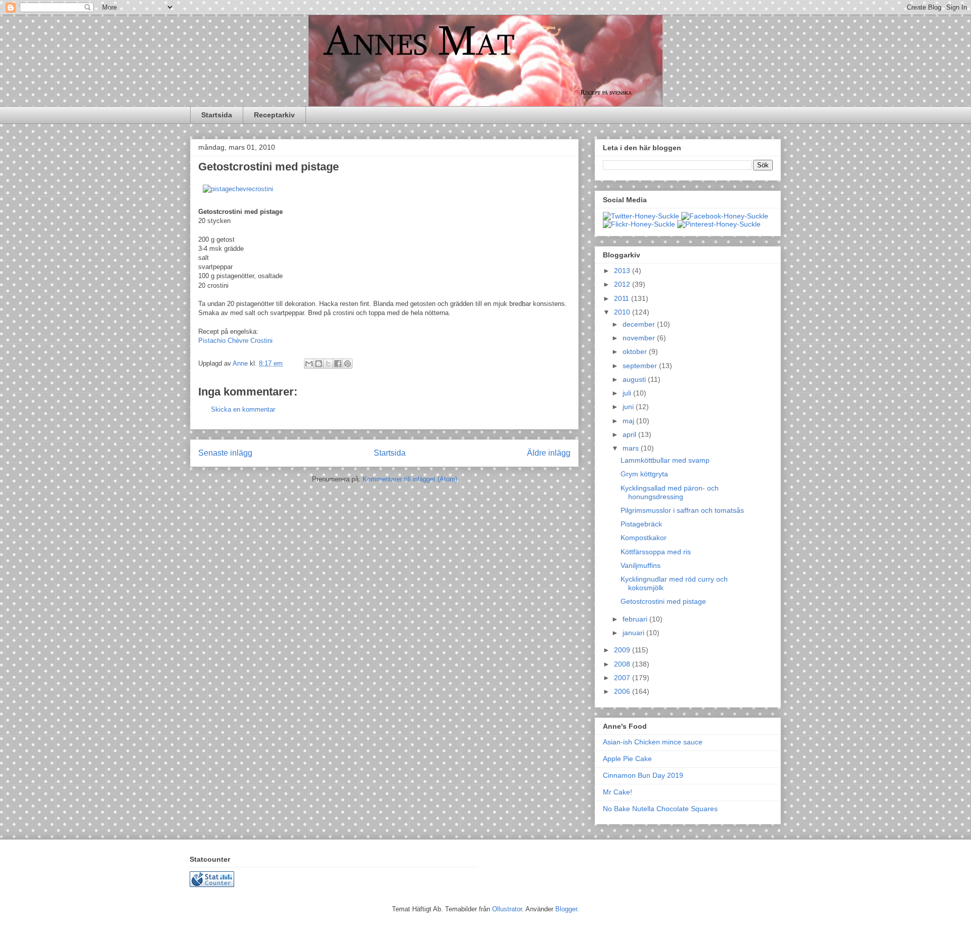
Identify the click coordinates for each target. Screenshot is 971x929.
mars (632, 448)
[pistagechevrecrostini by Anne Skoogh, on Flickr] (238, 189)
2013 (623, 271)
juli (628, 393)
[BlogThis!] (319, 364)
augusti (635, 379)
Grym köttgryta (644, 474)
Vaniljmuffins (640, 565)
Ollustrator (507, 909)
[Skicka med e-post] (309, 364)
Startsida (216, 115)
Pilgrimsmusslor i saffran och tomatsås (682, 510)
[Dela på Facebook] (338, 364)
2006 (623, 691)
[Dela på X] (328, 364)
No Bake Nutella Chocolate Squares (660, 809)
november (640, 338)
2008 (623, 664)
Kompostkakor (644, 538)
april (630, 434)
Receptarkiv (274, 115)
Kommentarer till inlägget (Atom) (410, 479)
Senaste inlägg (225, 453)
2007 (623, 678)
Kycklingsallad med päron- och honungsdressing (670, 492)
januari (634, 633)
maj (629, 421)
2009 (623, 650)
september (641, 366)
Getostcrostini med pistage (663, 601)
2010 (623, 312)
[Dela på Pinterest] (347, 364)
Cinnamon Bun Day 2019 (643, 775)
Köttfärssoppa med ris (656, 552)
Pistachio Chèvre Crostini (235, 340)
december (640, 324)
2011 (622, 298)
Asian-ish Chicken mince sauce (652, 742)
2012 (623, 284)
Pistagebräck (641, 524)
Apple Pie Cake (627, 759)
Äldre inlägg (548, 453)
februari (636, 619)
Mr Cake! (617, 792)
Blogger (566, 909)
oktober (636, 351)
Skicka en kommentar (243, 409)
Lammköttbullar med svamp (665, 460)
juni (629, 407)
